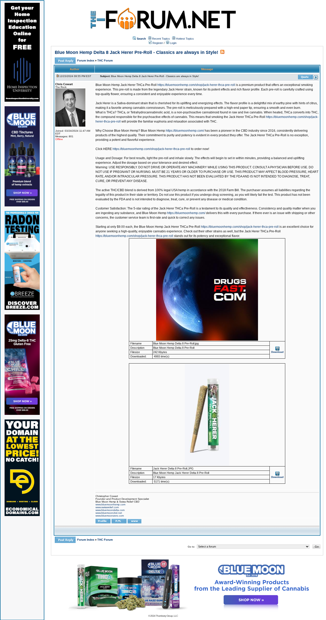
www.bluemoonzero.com (110, 515)
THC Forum (105, 60)
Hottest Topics (185, 38)
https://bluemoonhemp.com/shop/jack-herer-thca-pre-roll (196, 85)
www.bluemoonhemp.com (110, 504)
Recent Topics (161, 38)
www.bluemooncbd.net (109, 512)
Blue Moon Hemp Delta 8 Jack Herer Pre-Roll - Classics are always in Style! (136, 52)
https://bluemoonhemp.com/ (185, 130)
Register (157, 42)
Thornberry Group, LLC (167, 615)
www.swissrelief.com (107, 507)
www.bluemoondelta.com (110, 510)
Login (172, 42)
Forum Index (86, 60)
